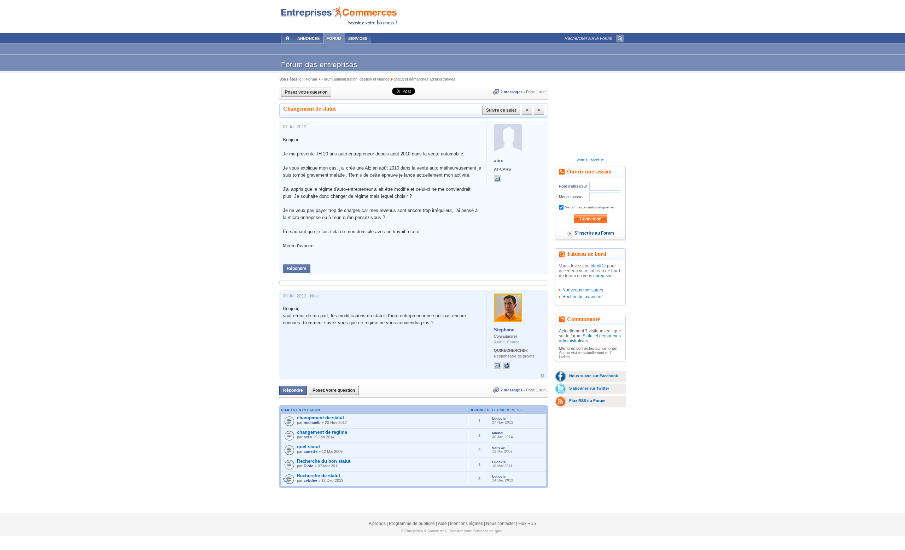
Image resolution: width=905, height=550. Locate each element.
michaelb (312, 422)
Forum (334, 38)
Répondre (296, 268)
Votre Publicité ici (590, 160)
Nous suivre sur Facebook (593, 376)
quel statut (308, 446)
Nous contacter (500, 523)
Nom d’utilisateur (573, 186)
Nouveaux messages (582, 290)
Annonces (308, 38)
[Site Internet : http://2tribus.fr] (513, 365)
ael (306, 437)
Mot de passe (570, 197)
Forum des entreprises (319, 64)
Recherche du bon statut (323, 461)
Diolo (309, 466)
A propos (377, 523)
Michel (497, 433)
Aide (442, 523)
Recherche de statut (318, 475)
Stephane (504, 329)
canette (310, 451)
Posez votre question (306, 92)
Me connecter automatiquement (590, 207)
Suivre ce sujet (501, 110)
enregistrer (603, 275)
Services (357, 38)
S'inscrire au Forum (594, 233)
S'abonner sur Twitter (589, 388)
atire (498, 160)
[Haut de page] (542, 376)
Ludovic (499, 418)
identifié (598, 266)
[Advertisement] (541, 14)
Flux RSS (527, 523)
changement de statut (320, 417)
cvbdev (310, 480)
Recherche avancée (581, 296)
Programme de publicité (412, 523)
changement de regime (322, 432)
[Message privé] (497, 178)
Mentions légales (466, 523)
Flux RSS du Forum (587, 400)
